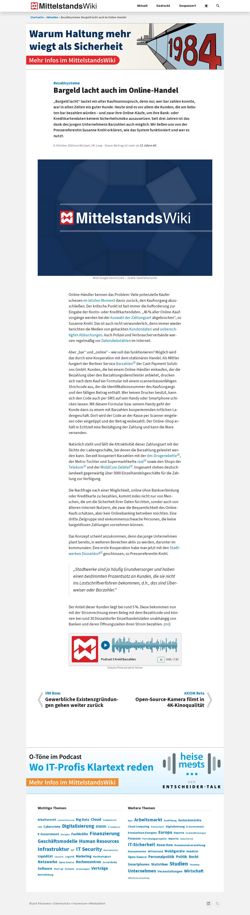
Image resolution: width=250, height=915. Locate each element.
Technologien (83, 869)
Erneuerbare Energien (142, 833)
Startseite (37, 17)
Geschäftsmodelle (57, 841)
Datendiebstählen (116, 340)
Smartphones (139, 864)
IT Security (89, 849)
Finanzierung (105, 833)
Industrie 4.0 (186, 838)
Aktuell (142, 5)
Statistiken (159, 864)
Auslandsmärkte (189, 820)
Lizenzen (59, 856)
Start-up (58, 869)
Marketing (84, 856)
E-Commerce (114, 827)
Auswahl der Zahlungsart (130, 317)
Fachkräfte (79, 834)
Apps (130, 820)
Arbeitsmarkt (148, 820)
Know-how (165, 845)
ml (167, 624)
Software (45, 868)
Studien (178, 864)
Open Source (66, 862)
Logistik (69, 856)
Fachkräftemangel (196, 833)
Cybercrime (51, 826)
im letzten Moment (99, 300)
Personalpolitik (161, 856)
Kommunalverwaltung (189, 845)
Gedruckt (163, 5)
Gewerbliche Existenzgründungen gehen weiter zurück (81, 699)
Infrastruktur (53, 849)
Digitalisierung (78, 826)
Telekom (76, 467)
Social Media (110, 862)
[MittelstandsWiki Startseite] (63, 6)
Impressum (79, 903)
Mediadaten (97, 903)
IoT (72, 850)
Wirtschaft (194, 871)
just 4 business (41, 903)
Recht (194, 856)
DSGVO (101, 826)
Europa (165, 832)
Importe (173, 839)
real (140, 461)
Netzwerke (47, 862)
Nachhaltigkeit (102, 857)
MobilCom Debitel (115, 467)
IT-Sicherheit (141, 844)
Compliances (109, 820)
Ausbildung (170, 820)
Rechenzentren (88, 862)
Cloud (96, 819)
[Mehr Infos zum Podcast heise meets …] (125, 771)
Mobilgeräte (175, 851)
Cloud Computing (138, 827)
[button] (218, 6)
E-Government (48, 834)
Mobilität (192, 851)
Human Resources (99, 841)
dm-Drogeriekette (162, 456)
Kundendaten (140, 329)
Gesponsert (187, 5)
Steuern (69, 869)
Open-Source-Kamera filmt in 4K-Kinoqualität (169, 699)
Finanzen (134, 838)
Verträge (99, 868)
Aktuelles (52, 17)
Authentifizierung (66, 820)
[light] (206, 6)
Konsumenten (111, 850)
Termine (194, 865)
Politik (181, 856)
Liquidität (45, 856)
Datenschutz (157, 826)
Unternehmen (142, 871)
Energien (65, 834)
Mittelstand (155, 851)
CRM (40, 827)
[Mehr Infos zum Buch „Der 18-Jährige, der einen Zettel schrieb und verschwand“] (125, 46)
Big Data (82, 819)
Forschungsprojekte (154, 839)
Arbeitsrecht (47, 819)
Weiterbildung (45, 874)
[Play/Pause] (105, 645)
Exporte (179, 833)
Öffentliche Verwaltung (139, 878)
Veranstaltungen (170, 871)
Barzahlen (124, 363)
